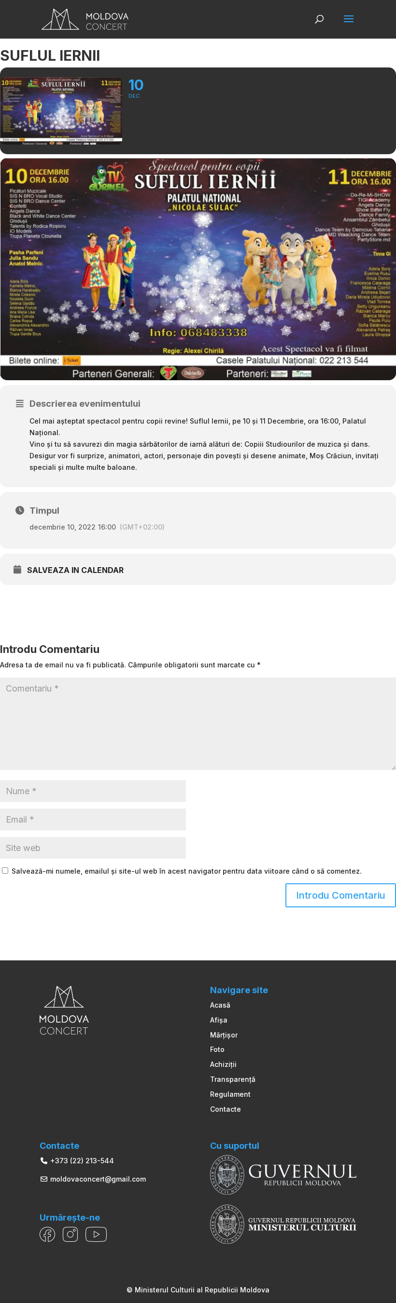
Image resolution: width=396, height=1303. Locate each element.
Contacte (225, 1109)
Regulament (230, 1094)
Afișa (218, 1020)
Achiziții (223, 1064)
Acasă (220, 1005)
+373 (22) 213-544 (81, 1161)
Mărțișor (224, 1035)
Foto (217, 1049)
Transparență (232, 1079)
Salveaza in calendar (75, 570)
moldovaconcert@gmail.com (97, 1179)
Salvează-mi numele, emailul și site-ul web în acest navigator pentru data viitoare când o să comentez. (187, 871)
